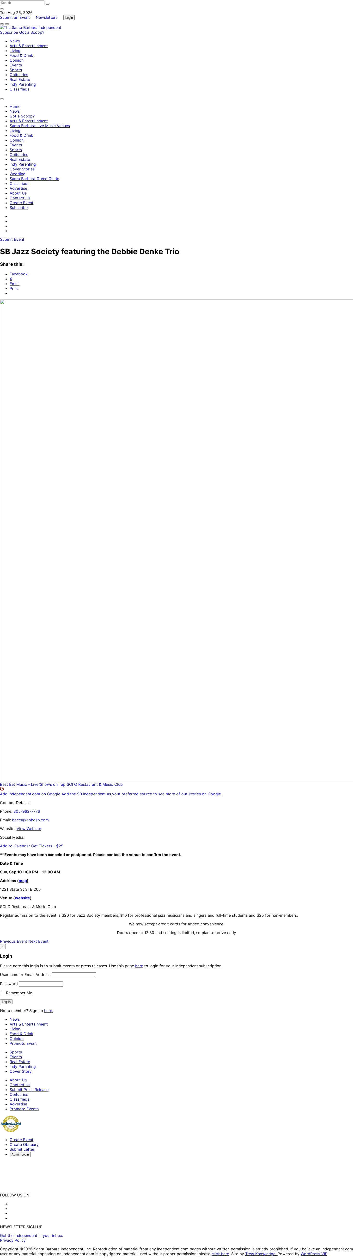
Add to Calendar (15, 846)
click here (220, 1253)
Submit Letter (22, 1149)
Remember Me (18, 992)
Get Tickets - (47, 846)
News (15, 41)
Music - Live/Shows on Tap (41, 784)
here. (48, 1010)
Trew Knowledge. (261, 1253)
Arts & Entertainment (29, 45)
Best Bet (7, 784)
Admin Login (20, 1154)
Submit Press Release (29, 1089)
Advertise (18, 188)
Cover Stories (22, 169)
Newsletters (46, 17)
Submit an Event (15, 17)
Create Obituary (24, 1144)
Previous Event (13, 941)
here (139, 965)
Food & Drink (21, 55)
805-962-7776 (26, 811)
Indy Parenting (23, 84)
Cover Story (21, 1071)
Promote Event (23, 1043)
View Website (29, 828)
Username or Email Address (25, 974)
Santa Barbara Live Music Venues (40, 125)
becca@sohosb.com (30, 820)
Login (69, 17)
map (23, 880)
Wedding (17, 173)
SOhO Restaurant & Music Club (95, 784)
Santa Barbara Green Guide (34, 178)
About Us (18, 193)
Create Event (21, 202)
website (22, 898)
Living (15, 50)
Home (15, 106)
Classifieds (19, 89)
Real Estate (20, 79)
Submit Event (12, 239)
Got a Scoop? (31, 32)
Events (16, 65)
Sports (16, 69)
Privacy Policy (13, 1240)
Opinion (17, 60)
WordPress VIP (314, 1253)
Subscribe (9, 32)
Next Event (38, 941)
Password (9, 983)
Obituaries (19, 74)
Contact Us (20, 197)
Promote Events (24, 1108)
